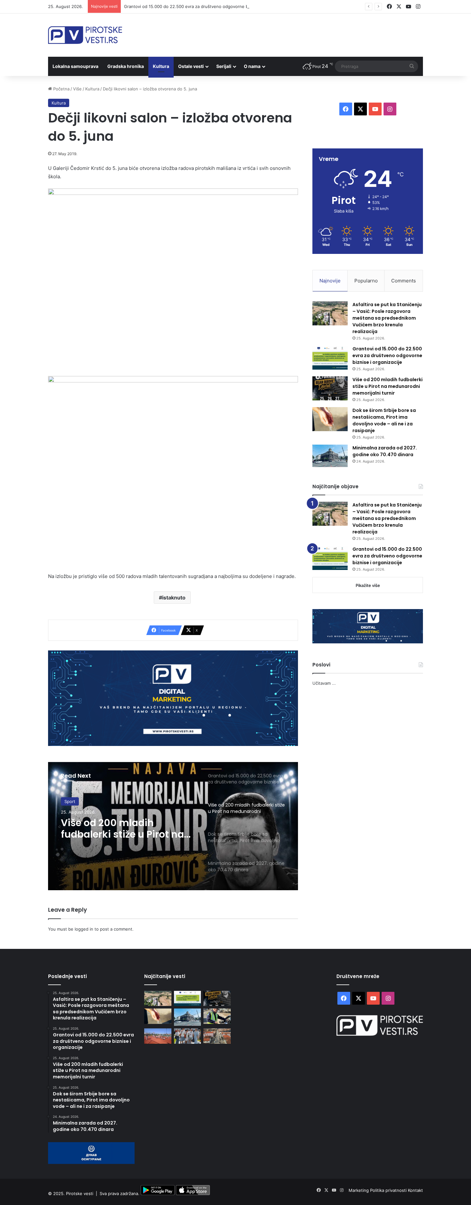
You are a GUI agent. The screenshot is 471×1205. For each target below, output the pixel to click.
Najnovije (330, 281)
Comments (403, 281)
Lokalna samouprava (75, 66)
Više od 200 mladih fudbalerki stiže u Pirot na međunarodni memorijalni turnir (126, 828)
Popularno (366, 281)
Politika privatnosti (389, 1190)
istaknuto (174, 597)
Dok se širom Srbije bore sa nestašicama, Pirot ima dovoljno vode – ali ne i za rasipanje (384, 420)
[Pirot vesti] (85, 35)
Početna (61, 88)
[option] (173, 826)
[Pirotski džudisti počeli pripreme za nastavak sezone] (157, 1036)
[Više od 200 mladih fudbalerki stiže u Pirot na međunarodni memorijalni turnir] (330, 388)
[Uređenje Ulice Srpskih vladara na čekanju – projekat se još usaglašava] (217, 1036)
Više (77, 88)
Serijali (223, 66)
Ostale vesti (191, 66)
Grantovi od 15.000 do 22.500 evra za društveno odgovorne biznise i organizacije (205, 6)
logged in (84, 929)
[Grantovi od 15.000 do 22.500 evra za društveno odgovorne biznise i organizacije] (330, 358)
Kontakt (415, 1190)
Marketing (359, 1190)
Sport (69, 801)
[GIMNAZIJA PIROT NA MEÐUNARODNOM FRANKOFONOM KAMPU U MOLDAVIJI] (187, 1036)
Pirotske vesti (79, 1193)
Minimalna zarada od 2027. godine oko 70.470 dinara (384, 451)
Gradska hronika (125, 66)
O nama (252, 66)
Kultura (161, 66)
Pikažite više (368, 585)
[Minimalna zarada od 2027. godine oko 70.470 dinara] (330, 456)
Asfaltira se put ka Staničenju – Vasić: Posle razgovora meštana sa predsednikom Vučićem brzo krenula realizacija (387, 318)
